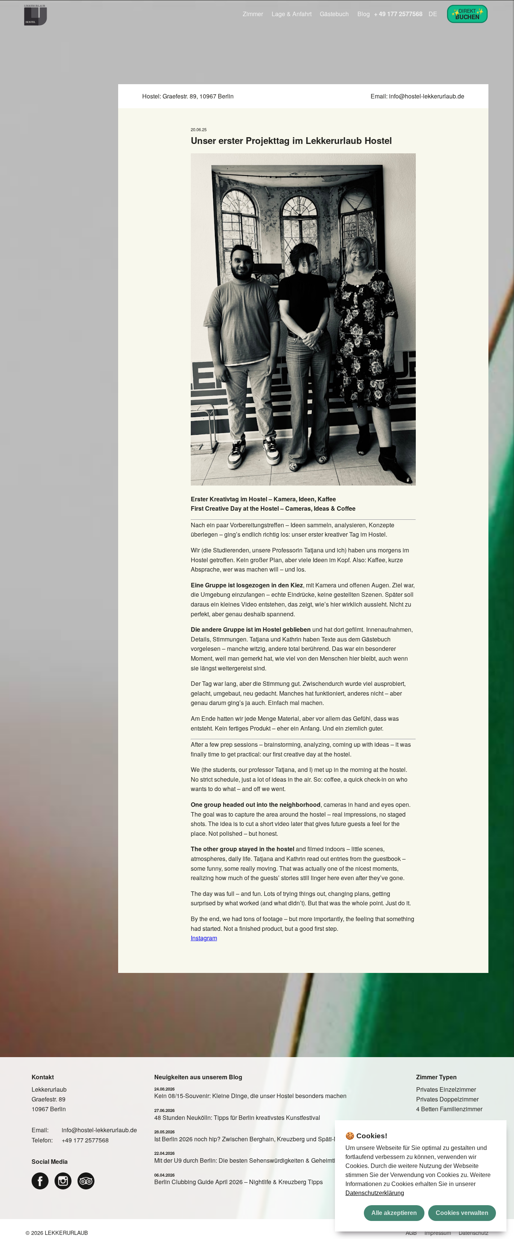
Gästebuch (334, 13)
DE (433, 13)
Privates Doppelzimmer (447, 1099)
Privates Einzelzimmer (446, 1089)
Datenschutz (473, 1232)
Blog (363, 13)
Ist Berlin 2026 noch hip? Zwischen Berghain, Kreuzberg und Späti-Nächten (255, 1139)
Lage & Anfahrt (292, 13)
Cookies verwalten (462, 1213)
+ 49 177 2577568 (398, 13)
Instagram (204, 937)
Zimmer (253, 13)
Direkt (468, 13)
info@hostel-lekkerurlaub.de (426, 96)
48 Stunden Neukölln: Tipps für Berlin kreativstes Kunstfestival (237, 1117)
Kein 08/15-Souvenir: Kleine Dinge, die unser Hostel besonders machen (250, 1095)
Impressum (437, 1232)
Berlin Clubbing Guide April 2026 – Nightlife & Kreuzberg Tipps (238, 1181)
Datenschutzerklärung (374, 1193)
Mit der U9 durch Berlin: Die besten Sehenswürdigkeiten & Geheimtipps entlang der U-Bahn (276, 1160)
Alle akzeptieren (394, 1213)
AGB (411, 1232)
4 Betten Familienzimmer (449, 1108)
